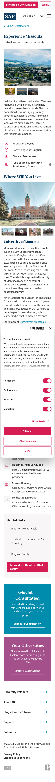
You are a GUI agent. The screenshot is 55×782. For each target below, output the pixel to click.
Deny (27, 451)
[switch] (47, 390)
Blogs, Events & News (17, 712)
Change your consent (17, 757)
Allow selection (27, 441)
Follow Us (10, 732)
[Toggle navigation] (48, 15)
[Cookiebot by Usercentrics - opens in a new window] (32, 329)
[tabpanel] (27, 276)
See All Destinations (18, 25)
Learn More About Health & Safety (26, 566)
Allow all (27, 431)
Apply (45, 4)
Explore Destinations (27, 671)
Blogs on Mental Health (24, 528)
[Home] (10, 16)
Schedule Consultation (27, 623)
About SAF (10, 702)
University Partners (16, 692)
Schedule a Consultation (21, 4)
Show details (39, 421)
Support (9, 722)
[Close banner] (50, 328)
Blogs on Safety (20, 554)
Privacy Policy (12, 754)
